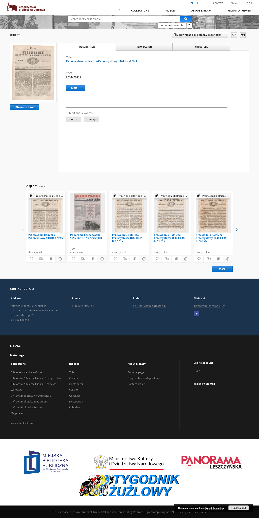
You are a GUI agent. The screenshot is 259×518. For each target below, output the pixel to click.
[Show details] (60, 259)
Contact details (136, 384)
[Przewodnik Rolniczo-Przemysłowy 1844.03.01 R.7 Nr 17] (129, 212)
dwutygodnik (73, 77)
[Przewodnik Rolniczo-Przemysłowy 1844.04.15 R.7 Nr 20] (213, 212)
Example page (136, 372)
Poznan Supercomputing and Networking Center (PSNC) (169, 512)
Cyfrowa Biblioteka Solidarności (29, 401)
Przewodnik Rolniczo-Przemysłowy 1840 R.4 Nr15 (45, 236)
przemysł (91, 119)
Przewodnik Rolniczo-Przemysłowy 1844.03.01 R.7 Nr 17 (127, 237)
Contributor (76, 384)
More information (214, 508)
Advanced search (172, 25)
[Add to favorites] (234, 35)
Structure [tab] (201, 46)
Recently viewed (239, 10)
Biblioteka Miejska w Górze (26, 372)
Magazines (17, 413)
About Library (201, 10)
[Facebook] (196, 314)
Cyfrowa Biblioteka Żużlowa (27, 407)
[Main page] (118, 10)
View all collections (22, 423)
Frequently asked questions (144, 378)
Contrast (218, 3)
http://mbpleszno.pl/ (207, 306)
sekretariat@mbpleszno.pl (150, 306)
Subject (73, 390)
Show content (24, 107)
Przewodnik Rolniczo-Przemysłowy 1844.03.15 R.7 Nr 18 (169, 237)
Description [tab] (87, 46)
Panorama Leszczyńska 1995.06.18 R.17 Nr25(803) (86, 236)
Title (71, 372)
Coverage (75, 395)
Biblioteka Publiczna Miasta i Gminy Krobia (36, 378)
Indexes (170, 10)
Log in (197, 370)
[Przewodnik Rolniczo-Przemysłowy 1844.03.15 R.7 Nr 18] (171, 212)
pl (197, 3)
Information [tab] (144, 46)
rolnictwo (73, 119)
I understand (238, 508)
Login (248, 3)
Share (234, 3)
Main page (17, 355)
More (222, 268)
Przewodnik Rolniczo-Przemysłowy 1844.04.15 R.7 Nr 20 (211, 237)
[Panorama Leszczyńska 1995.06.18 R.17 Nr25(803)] (87, 212)
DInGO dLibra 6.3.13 (93, 512)
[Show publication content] (50, 259)
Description (76, 401)
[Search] (186, 19)
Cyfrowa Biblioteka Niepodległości (31, 395)
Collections (140, 10)
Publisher (74, 407)
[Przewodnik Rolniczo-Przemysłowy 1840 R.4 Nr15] (33, 72)
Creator (73, 378)
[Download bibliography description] (41, 259)
